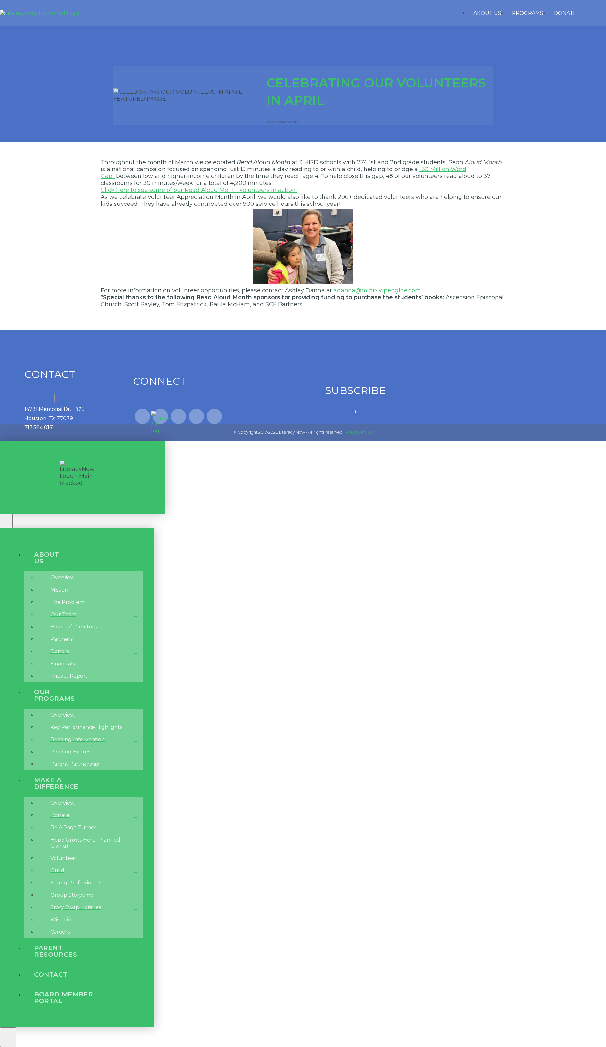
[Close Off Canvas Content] (6, 521)
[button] (599, 13)
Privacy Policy (359, 432)
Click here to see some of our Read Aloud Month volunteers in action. (199, 190)
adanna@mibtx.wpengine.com (377, 290)
